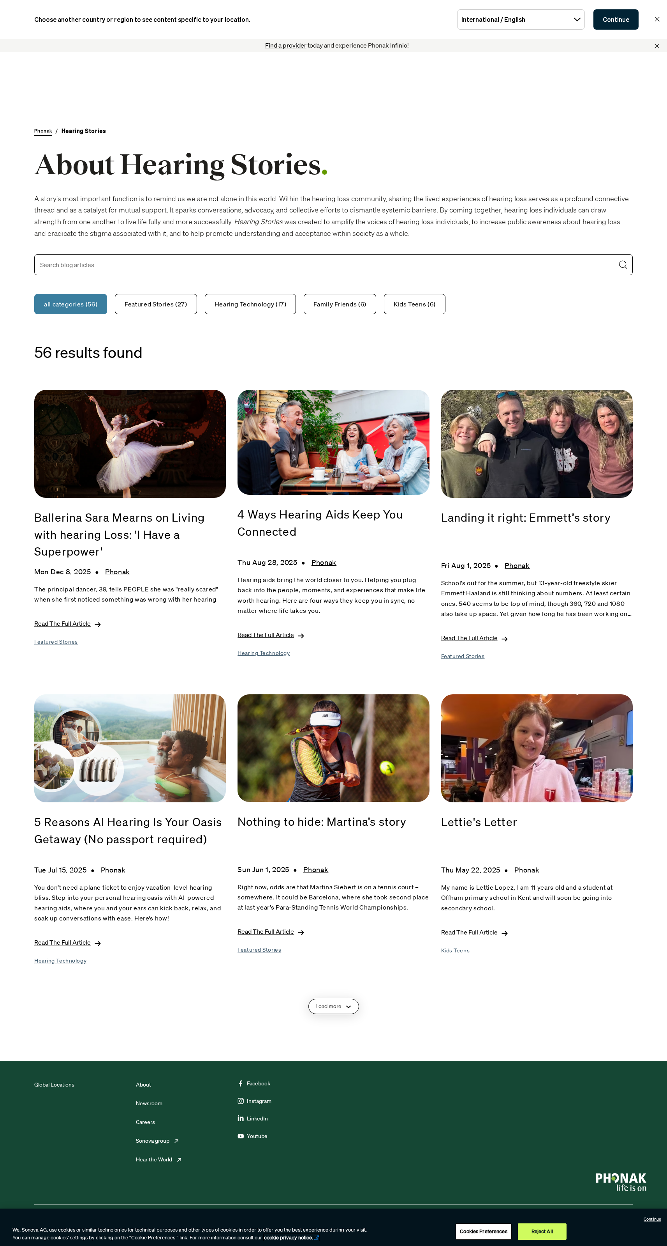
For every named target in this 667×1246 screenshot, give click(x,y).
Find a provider (285, 45)
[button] (623, 264)
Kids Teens (455, 950)
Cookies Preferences (483, 1231)
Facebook (258, 1083)
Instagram (259, 1100)
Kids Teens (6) (415, 304)
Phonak (117, 571)
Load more (328, 1006)
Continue (616, 19)
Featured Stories (56, 641)
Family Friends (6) (339, 304)
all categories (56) (70, 304)
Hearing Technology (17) (251, 304)
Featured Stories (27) (156, 304)
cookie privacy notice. (288, 1237)
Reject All (542, 1231)
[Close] (656, 46)
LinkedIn (257, 1118)
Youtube (257, 1136)
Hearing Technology (264, 653)
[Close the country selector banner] (657, 19)
